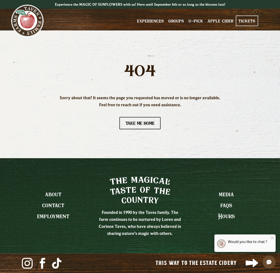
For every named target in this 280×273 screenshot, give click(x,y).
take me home (140, 123)
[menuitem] (150, 21)
